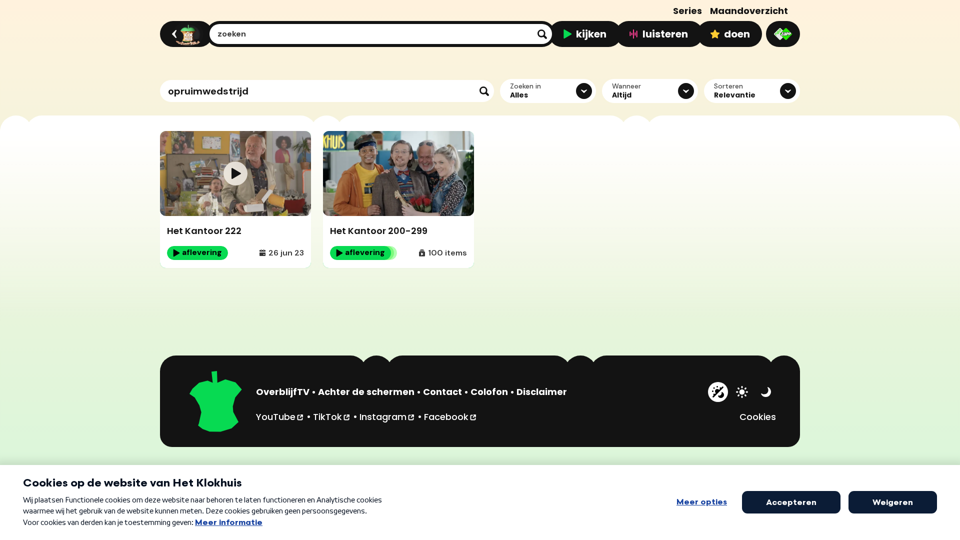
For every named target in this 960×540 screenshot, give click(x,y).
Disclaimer (541, 392)
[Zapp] (783, 34)
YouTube (280, 416)
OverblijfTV (283, 392)
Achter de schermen (366, 392)
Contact (442, 392)
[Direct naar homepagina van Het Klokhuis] (216, 403)
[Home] (185, 34)
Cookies (758, 416)
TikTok (332, 416)
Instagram (388, 416)
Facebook (451, 416)
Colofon (489, 392)
